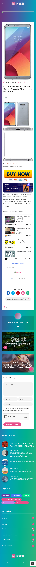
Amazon (6, 495)
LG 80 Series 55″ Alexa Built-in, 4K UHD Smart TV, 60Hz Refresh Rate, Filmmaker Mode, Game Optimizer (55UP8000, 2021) (22, 445)
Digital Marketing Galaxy (11, 499)
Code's (26, 495)
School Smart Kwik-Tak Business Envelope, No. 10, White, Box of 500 (20, 470)
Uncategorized (22, 503)
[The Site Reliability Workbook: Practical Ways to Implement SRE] (5, 462)
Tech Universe (8, 503)
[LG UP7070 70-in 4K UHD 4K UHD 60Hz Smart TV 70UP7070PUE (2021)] (5, 479)
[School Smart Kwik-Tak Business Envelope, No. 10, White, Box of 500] (5, 470)
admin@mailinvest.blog (18, 322)
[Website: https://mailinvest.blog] (18, 326)
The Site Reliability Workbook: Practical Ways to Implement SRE (22, 462)
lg (6, 307)
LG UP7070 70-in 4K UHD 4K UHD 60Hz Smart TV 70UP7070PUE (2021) (21, 479)
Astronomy (16, 495)
